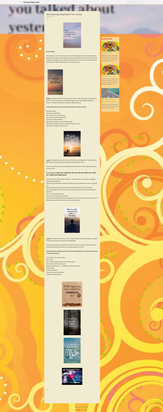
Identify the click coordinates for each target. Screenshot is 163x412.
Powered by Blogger (82, 407)
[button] (47, 19)
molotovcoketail (85, 409)
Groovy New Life (31, 2)
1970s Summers (106, 76)
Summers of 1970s (106, 53)
